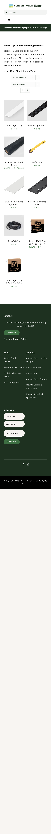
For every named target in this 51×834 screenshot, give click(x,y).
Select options (14, 108)
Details (9, 113)
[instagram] (28, 464)
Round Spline (13, 241)
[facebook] (23, 464)
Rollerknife (37, 162)
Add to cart (35, 110)
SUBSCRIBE (11, 442)
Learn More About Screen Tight (20, 71)
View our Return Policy (15, 339)
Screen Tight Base (37, 125)
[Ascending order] (37, 77)
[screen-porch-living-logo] (25, 4)
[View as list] (27, 90)
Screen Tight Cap (14, 125)
